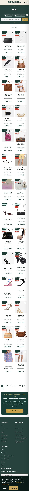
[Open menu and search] (27, 3)
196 (16, 386)
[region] (14, 15)
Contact (3, 462)
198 (24, 386)
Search (25, 19)
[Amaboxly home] (14, 3)
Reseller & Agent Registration (19, 441)
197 (20, 386)
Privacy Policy (18, 432)
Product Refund (5, 458)
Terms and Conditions (21, 438)
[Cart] (24, 3)
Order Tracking (19, 435)
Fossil (2, 426)
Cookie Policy (18, 429)
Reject (5, 488)
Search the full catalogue (14, 411)
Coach (2, 432)
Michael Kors (4, 429)
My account (4, 452)
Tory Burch (3, 441)
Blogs (2, 465)
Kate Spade (4, 438)
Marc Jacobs (4, 435)
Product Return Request (7, 455)
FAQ (16, 426)
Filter (15, 27)
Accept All (14, 488)
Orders (2, 449)
